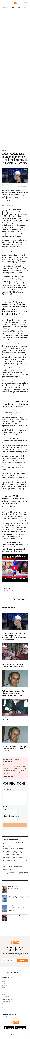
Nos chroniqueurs (5, 996)
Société (26, 7)
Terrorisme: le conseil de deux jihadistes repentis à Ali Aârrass (15, 404)
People (3, 992)
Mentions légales (5, 1017)
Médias (3, 989)
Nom (4, 809)
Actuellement (5, 7)
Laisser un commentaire (15, 825)
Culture (3, 987)
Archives (3, 1005)
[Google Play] (20, 1027)
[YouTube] (15, 972)
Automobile (4, 991)
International (4, 985)
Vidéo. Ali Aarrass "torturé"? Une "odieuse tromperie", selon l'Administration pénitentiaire (15, 501)
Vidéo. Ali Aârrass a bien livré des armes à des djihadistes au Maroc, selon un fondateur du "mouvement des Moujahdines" (15, 307)
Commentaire (7, 789)
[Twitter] (12, 972)
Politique (12, 7)
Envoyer (22, 960)
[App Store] (9, 1027)
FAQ (2, 1010)
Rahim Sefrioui (7, 201)
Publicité (3, 1003)
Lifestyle (3, 994)
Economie (19, 7)
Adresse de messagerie (11, 816)
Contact (3, 1012)
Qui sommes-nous (6, 1001)
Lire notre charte (8, 776)
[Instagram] (21, 972)
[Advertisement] (15, 78)
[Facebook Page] (8, 972)
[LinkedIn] (18, 972)
